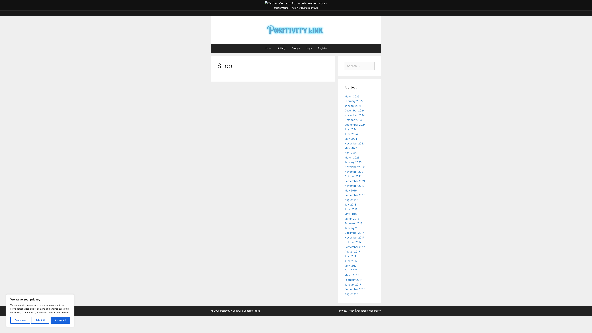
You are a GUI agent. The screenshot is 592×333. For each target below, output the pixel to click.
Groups (296, 48)
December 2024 (355, 110)
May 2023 (351, 148)
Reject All (40, 320)
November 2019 (354, 185)
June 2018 (351, 209)
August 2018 (352, 199)
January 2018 (353, 228)
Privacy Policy (346, 310)
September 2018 (355, 195)
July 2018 (350, 204)
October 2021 (353, 176)
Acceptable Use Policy (368, 310)
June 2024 (351, 134)
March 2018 (352, 218)
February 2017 (353, 279)
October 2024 (353, 119)
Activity (282, 48)
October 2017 (353, 242)
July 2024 (351, 129)
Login (309, 48)
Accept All (60, 320)
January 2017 (353, 284)
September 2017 (355, 247)
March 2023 (352, 157)
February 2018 (353, 223)
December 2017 (354, 232)
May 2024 (351, 138)
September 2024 (355, 124)
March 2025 (352, 96)
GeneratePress (251, 310)
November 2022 (355, 167)
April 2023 (351, 152)
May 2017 (351, 265)
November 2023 (355, 143)
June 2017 (351, 261)
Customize (20, 320)
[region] (40, 310)
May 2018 (351, 214)
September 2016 (355, 289)
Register (322, 48)
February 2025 (354, 101)
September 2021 (355, 181)
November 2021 (354, 171)
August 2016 (352, 294)
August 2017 (352, 251)
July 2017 (350, 256)
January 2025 (353, 105)
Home (268, 48)
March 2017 (352, 275)
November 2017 (354, 237)
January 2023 (353, 162)
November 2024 (355, 115)
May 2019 (351, 190)
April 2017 (351, 270)
